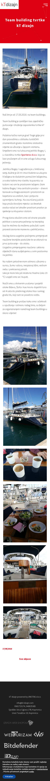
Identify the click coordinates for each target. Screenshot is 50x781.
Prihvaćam (9, 777)
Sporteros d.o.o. (29, 154)
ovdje (31, 771)
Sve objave (25, 658)
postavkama (42, 769)
